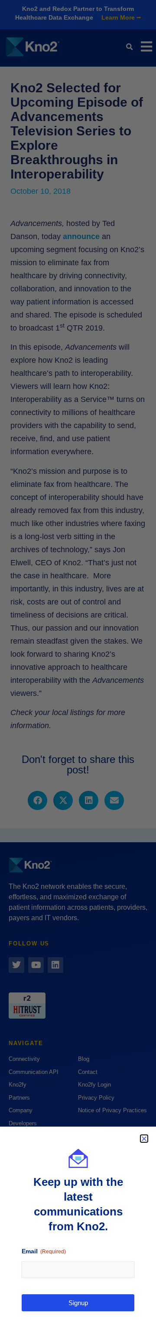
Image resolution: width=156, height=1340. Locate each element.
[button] (144, 1138)
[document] (78, 670)
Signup (78, 1302)
